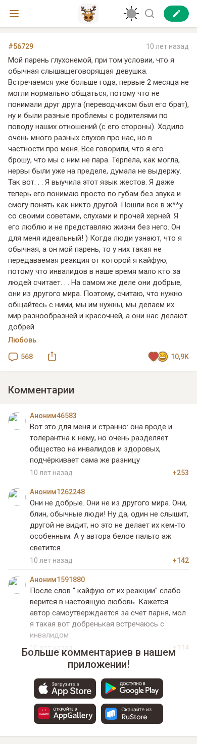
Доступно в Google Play (132, 688)
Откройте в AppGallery (65, 714)
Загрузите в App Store (65, 688)
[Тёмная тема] (131, 14)
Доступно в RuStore (132, 714)
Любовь (22, 340)
